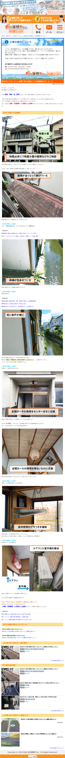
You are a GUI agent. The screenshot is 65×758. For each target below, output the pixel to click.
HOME (3, 36)
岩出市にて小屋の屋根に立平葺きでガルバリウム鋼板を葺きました (19, 631)
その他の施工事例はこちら (57, 660)
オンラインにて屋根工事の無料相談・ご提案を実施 (15, 616)
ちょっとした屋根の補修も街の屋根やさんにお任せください (18, 619)
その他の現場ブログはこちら (56, 748)
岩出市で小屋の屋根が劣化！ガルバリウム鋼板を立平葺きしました (19, 637)
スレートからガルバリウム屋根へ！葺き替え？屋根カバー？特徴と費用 (20, 236)
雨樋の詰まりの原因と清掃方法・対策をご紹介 (14, 303)
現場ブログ (9, 36)
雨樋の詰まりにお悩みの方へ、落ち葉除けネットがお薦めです (18, 306)
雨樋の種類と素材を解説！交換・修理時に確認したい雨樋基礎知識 (19, 301)
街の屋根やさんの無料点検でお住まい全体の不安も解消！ (17, 614)
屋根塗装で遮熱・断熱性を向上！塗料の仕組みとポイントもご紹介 (19, 233)
